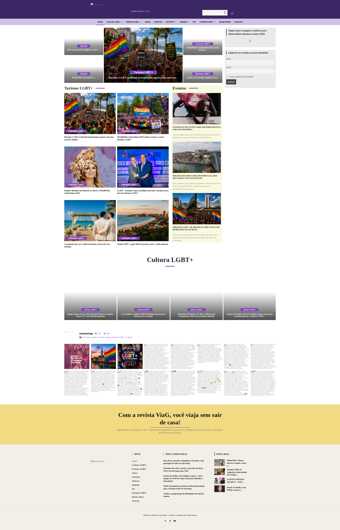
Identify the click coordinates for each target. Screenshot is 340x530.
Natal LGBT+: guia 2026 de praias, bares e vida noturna (142, 244)
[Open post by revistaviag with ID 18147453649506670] (130, 383)
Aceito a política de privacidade (241, 77)
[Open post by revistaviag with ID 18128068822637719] (76, 356)
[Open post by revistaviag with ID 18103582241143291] (103, 356)
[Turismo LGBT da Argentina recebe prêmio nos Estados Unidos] (219, 471)
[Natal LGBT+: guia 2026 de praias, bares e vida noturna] (143, 220)
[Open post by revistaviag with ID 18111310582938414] (210, 356)
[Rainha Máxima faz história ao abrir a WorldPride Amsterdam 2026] (90, 167)
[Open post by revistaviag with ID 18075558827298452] (263, 383)
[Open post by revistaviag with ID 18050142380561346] (156, 356)
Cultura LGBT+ (90, 310)
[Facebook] (165, 521)
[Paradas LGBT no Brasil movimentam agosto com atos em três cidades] (143, 55)
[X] (170, 521)
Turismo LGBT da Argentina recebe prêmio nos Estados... (237, 472)
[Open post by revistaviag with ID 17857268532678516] (236, 356)
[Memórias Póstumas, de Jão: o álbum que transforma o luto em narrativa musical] (196, 296)
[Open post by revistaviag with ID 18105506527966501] (236, 383)
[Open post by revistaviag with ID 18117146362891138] (156, 383)
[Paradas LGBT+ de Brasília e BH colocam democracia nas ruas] (197, 208)
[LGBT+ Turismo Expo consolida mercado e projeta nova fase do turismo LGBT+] (143, 167)
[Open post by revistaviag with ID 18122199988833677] (76, 383)
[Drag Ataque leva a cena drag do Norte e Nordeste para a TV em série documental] (90, 296)
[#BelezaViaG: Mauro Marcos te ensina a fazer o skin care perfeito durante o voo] (219, 462)
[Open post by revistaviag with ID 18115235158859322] (183, 383)
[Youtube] (174, 521)
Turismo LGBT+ (143, 72)
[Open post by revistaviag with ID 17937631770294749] (130, 356)
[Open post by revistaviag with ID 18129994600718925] (103, 383)
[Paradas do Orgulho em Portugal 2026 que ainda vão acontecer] (197, 157)
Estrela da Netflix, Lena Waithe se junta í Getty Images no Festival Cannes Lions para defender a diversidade (183, 478)
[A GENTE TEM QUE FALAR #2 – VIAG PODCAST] (219, 481)
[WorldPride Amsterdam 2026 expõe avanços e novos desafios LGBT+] (202, 41)
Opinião (83, 46)
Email (228, 67)
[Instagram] (232, 13)
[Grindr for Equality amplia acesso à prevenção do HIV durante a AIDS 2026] (202, 69)
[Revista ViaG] (109, 9)
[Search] (225, 13)
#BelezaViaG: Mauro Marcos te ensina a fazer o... (236, 463)
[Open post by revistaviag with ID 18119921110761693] (263, 356)
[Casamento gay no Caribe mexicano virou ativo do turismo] (90, 220)
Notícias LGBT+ (202, 74)
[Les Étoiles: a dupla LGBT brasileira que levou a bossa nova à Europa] (143, 296)
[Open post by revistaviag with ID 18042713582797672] (183, 356)
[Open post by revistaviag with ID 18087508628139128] (210, 383)
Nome (228, 59)
